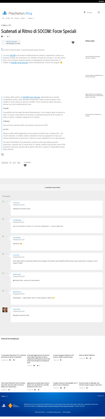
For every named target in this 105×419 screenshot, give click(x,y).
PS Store (16, 18)
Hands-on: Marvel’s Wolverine (87, 355)
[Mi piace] (14, 360)
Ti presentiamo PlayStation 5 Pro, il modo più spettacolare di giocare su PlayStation (13, 356)
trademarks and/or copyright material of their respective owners (55, 406)
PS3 (10, 162)
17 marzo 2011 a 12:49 (18, 311)
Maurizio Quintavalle (11, 41)
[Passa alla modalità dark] (85, 12)
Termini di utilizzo (40, 412)
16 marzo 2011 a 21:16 (18, 222)
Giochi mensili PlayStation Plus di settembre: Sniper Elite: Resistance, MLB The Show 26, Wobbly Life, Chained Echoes (13, 385)
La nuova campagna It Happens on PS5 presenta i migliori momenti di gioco (63, 356)
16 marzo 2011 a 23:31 (18, 257)
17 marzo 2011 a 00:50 (19, 276)
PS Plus (23, 18)
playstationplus (5, 162)
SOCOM (12, 55)
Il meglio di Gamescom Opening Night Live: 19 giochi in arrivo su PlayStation (65, 384)
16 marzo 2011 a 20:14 (18, 204)
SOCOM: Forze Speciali (19, 62)
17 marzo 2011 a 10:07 (18, 294)
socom (14, 162)
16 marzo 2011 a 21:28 (18, 239)
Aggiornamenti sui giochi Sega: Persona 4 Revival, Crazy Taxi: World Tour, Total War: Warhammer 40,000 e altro (38, 385)
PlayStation (20, 13)
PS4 (12, 18)
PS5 (3, 18)
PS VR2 (8, 18)
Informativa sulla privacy (54, 412)
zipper (18, 162)
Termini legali (66, 412)
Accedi (89, 12)
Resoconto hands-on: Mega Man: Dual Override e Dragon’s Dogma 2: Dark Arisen (90, 384)
